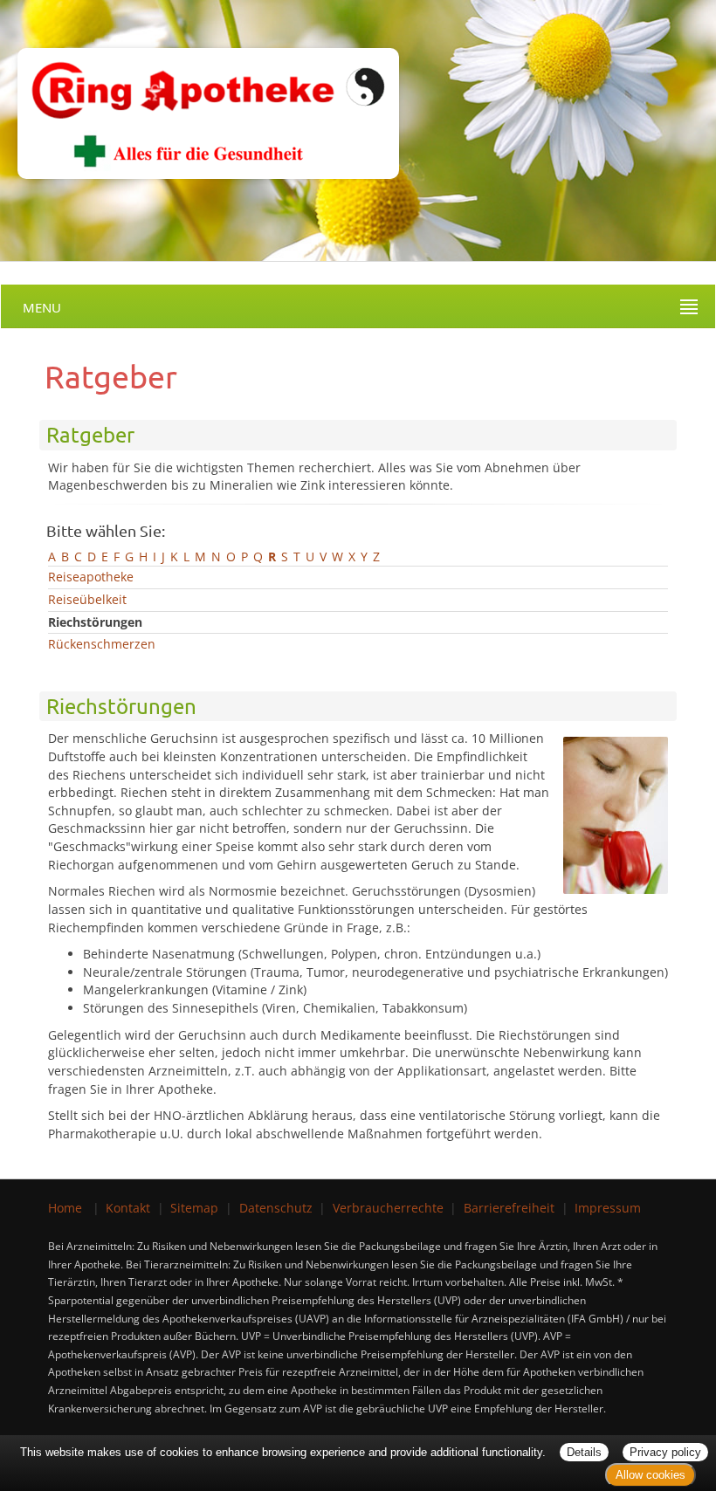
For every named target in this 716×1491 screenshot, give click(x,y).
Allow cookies (650, 1474)
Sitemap (194, 1207)
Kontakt (128, 1207)
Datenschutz (276, 1207)
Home (65, 1207)
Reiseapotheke (91, 576)
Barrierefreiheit (509, 1207)
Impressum (608, 1207)
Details (584, 1452)
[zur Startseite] (199, 87)
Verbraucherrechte (388, 1207)
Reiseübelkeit (87, 599)
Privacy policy (665, 1452)
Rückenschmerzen (101, 644)
